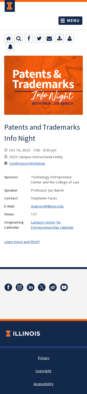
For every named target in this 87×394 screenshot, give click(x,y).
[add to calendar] (59, 38)
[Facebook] (29, 38)
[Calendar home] (8, 38)
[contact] (69, 38)
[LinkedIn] (31, 287)
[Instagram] (19, 287)
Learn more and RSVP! (22, 241)
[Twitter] (39, 38)
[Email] (49, 38)
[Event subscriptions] (10, 46)
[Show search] (18, 38)
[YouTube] (64, 287)
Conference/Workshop (27, 163)
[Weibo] (53, 287)
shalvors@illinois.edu (47, 206)
